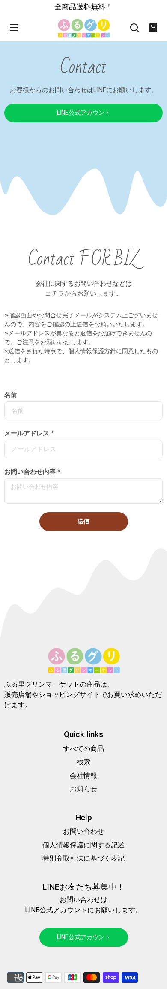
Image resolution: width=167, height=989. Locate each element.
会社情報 (83, 775)
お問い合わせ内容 (32, 472)
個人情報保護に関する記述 (83, 845)
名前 (10, 395)
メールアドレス (29, 433)
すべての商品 (83, 749)
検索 (83, 762)
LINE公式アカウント (83, 112)
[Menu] (13, 27)
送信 (83, 521)
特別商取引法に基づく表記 (83, 858)
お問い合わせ (83, 831)
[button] (134, 27)
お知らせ (83, 789)
